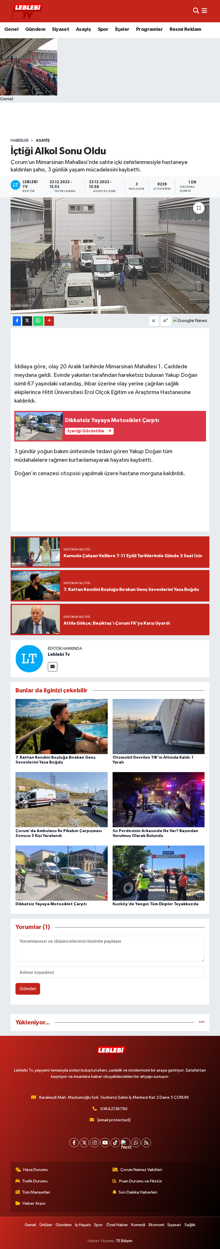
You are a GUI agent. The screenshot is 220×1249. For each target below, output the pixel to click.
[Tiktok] (115, 1142)
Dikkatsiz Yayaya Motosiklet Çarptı (51, 904)
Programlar (149, 29)
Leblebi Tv (59, 654)
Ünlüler (46, 1225)
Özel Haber (117, 1225)
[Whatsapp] (136, 1142)
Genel (11, 29)
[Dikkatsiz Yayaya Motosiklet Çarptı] (61, 872)
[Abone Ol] (190, 320)
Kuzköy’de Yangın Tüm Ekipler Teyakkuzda (156, 904)
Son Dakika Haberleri (138, 1192)
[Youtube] (105, 1142)
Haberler (20, 141)
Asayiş (83, 29)
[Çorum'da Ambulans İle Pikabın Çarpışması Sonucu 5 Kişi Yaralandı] (61, 799)
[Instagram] (94, 1142)
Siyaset (60, 29)
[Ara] (196, 11)
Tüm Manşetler (36, 1192)
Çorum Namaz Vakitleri (141, 1170)
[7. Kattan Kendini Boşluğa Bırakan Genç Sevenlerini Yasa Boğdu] (61, 726)
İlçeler (122, 29)
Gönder (27, 988)
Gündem (35, 29)
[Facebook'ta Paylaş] (17, 321)
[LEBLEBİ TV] (27, 11)
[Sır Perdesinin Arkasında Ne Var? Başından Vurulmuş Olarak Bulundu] (159, 799)
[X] (84, 1142)
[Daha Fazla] (49, 321)
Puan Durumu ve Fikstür (140, 1181)
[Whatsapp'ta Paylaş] (38, 321)
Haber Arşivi (34, 1203)
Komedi (138, 1225)
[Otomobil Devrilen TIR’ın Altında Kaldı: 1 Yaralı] (159, 726)
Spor (103, 29)
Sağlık (189, 1225)
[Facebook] (74, 1142)
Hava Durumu (35, 1170)
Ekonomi (156, 1225)
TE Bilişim (124, 1241)
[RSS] (146, 1142)
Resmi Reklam (185, 29)
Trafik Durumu (35, 1181)
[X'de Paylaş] (27, 321)
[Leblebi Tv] (29, 658)
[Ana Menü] (204, 11)
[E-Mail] (52, 667)
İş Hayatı (83, 1225)
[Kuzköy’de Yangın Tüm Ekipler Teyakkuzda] (159, 872)
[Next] (125, 1142)
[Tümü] (202, 1022)
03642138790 (113, 1109)
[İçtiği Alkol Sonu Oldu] (110, 255)
